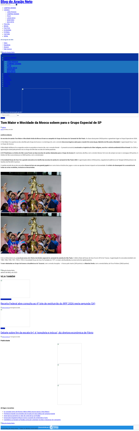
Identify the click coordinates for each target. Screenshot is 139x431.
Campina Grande (10, 8)
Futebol (7, 32)
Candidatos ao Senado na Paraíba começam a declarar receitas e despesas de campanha (32, 420)
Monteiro (10, 20)
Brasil (6, 26)
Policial (7, 24)
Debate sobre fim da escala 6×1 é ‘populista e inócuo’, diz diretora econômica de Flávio (47, 332)
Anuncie (6, 47)
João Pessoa (11, 12)
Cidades (7, 10)
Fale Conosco (8, 49)
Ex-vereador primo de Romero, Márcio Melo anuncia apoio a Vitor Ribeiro (26, 412)
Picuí (9, 16)
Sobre (5, 43)
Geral (6, 36)
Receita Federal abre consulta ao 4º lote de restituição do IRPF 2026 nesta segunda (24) (48, 303)
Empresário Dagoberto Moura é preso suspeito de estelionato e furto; (26, 418)
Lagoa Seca (11, 18)
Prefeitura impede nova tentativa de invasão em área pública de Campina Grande (29, 414)
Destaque (8, 299)
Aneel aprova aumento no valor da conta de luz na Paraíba (22, 416)
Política (7, 28)
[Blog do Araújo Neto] (8, 52)
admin (2, 129)
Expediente (7, 45)
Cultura (7, 34)
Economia (7, 30)
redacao (8, 307)
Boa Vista (10, 22)
